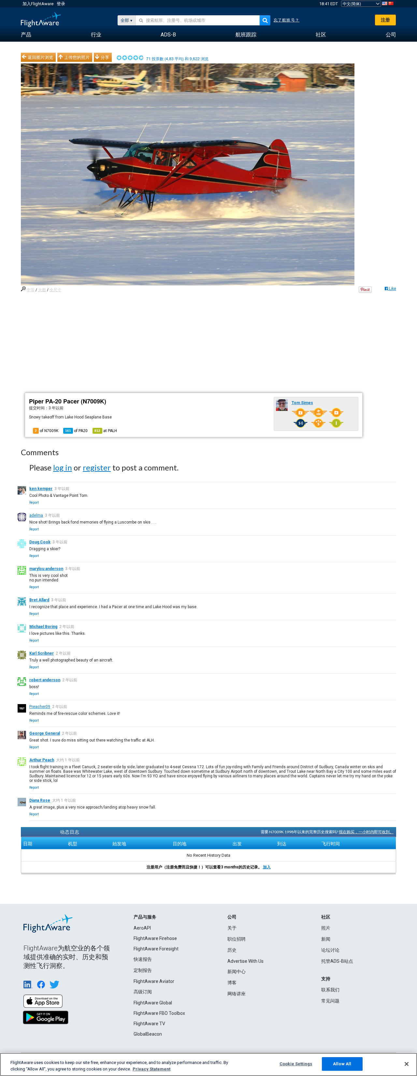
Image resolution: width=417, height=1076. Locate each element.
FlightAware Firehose (155, 938)
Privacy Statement (151, 1069)
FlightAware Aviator (154, 981)
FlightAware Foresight (156, 948)
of (76, 431)
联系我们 (330, 989)
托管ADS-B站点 (337, 961)
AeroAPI (142, 928)
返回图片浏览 (40, 57)
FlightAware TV (149, 1023)
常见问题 (330, 1000)
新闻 (325, 939)
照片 (325, 928)
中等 (31, 290)
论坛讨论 (330, 950)
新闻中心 (236, 971)
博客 (232, 982)
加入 (267, 867)
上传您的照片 (77, 57)
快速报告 (143, 959)
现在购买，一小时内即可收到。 (366, 831)
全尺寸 (55, 290)
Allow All (342, 1063)
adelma (36, 515)
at (105, 431)
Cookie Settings (296, 1063)
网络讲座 (236, 993)
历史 (232, 950)
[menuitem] (26, 35)
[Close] (406, 1064)
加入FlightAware (37, 3)
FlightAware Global (153, 1002)
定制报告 (143, 970)
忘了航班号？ (286, 20)
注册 (385, 19)
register (97, 467)
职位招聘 (236, 939)
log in (62, 467)
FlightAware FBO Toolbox (159, 1013)
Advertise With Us (245, 961)
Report (34, 502)
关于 (232, 928)
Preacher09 (39, 706)
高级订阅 (143, 991)
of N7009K (46, 431)
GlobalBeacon (148, 1034)
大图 (42, 290)
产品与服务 (145, 916)
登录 (61, 3)
